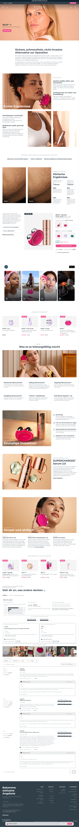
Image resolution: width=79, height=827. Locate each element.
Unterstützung (62, 792)
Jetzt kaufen (7, 30)
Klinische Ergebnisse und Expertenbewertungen (58, 159)
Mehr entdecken (58, 478)
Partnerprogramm (73, 791)
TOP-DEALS (73, 3)
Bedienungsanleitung (8, 234)
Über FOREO (74, 789)
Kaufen (69, 823)
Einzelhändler (74, 799)
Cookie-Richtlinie (73, 809)
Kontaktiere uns (39, 789)
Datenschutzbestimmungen (11, 810)
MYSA (75, 797)
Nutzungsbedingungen (6, 811)
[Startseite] (39, 8)
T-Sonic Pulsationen (36, 159)
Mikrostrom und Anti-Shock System (17, 159)
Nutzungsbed (74, 801)
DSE (76, 803)
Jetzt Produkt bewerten (19, 595)
